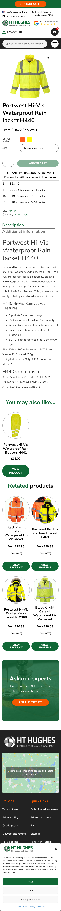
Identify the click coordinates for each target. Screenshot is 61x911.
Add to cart (38, 163)
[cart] (55, 32)
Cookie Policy (21, 906)
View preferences (30, 899)
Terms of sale (10, 842)
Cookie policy (10, 825)
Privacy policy (10, 817)
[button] (56, 849)
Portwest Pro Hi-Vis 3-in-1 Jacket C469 (45, 533)
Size (4, 148)
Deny (31, 890)
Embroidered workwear (44, 809)
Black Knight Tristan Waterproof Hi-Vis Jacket (16, 533)
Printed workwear (41, 817)
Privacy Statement (36, 906)
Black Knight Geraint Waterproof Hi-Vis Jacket (45, 613)
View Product (15, 471)
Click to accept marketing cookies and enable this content (30, 772)
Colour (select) (6, 140)
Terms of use (10, 809)
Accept (30, 881)
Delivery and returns (14, 834)
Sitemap (35, 834)
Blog (33, 825)
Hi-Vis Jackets (22, 214)
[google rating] (46, 23)
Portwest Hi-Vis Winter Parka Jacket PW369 (16, 613)
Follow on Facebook (42, 842)
